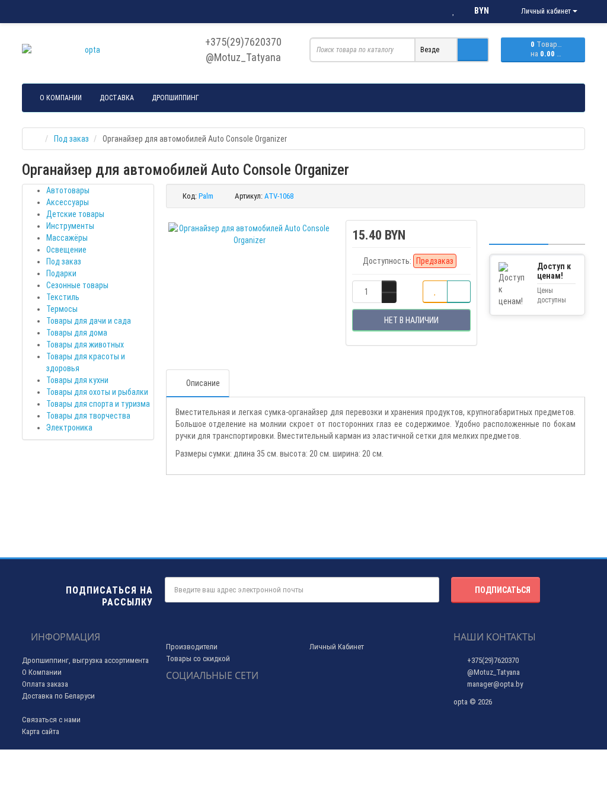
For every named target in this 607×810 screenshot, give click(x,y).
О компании (61, 98)
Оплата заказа (45, 684)
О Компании (42, 672)
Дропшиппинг (175, 98)
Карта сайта (40, 731)
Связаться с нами (51, 719)
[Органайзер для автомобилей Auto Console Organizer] (250, 234)
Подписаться (503, 590)
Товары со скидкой (198, 658)
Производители (192, 646)
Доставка (117, 98)
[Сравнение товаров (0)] (429, 11)
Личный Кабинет (336, 646)
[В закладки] (435, 291)
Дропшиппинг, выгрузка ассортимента (85, 660)
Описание (203, 383)
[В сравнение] (459, 291)
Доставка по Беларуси (58, 695)
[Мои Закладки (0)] (453, 11)
